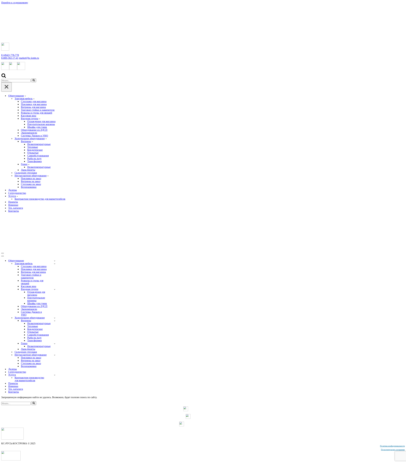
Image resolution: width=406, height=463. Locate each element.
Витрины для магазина (33, 107)
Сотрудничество (17, 193)
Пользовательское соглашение (393, 450)
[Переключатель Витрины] (54, 320)
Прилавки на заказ (31, 178)
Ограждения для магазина (41, 121)
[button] (25, 95)
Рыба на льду (34, 158)
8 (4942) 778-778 (10, 55)
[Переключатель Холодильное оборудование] (54, 317)
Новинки (13, 205)
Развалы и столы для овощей (36, 112)
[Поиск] (3, 77)
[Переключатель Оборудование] (54, 260)
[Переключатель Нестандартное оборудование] (54, 355)
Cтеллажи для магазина (33, 101)
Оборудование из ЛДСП (34, 130)
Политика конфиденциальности (392, 446)
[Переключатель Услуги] (54, 375)
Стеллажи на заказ (31, 184)
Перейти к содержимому (14, 2)
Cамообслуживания (38, 155)
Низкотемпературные (39, 144)
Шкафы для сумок (37, 127)
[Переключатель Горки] (54, 343)
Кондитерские (35, 150)
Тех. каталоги (15, 208)
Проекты (13, 202)
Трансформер (34, 161)
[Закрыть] (6, 87)
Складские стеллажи (26, 172)
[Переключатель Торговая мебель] (54, 263)
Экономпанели (29, 132)
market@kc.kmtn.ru (29, 58)
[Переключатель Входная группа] (54, 289)
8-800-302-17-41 (9, 58)
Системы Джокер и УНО (34, 135)
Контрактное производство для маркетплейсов (40, 199)
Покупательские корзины (41, 124)
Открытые (33, 152)
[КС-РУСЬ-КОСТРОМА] (34, 38)
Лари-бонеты (28, 170)
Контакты (13, 211)
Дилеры (12, 190)
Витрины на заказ (30, 181)
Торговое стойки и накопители (38, 110)
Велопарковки (28, 187)
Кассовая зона (28, 115)
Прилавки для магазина (34, 104)
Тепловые (32, 147)
